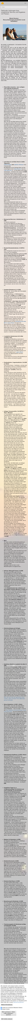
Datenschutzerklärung (18, 1002)
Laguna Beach (19, 352)
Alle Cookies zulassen (6, 1018)
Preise (3, 7)
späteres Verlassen (19, 164)
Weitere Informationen (6, 1004)
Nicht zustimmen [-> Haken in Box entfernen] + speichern (8, 1013)
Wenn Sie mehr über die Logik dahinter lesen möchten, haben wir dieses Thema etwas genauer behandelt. (14, 698)
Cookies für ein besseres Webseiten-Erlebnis (12, 1007)
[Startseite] (2, 3)
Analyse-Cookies (6, 1009)
